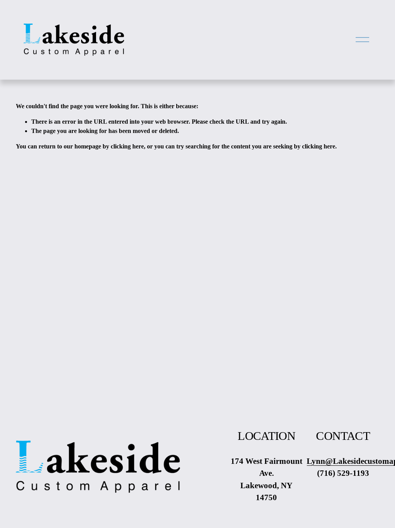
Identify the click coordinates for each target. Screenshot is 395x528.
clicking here (127, 146)
